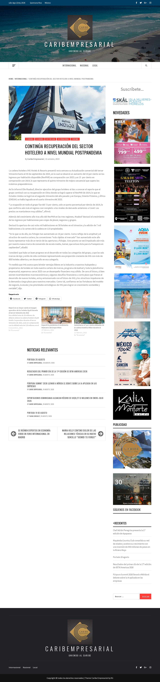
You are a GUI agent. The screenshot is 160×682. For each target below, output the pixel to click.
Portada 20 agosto (36, 359)
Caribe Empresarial (36, 159)
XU (112, 678)
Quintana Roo (36, 2)
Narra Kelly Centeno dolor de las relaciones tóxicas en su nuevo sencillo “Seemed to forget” (79, 434)
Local (95, 65)
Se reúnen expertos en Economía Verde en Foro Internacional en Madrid (34, 434)
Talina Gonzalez (34, 416)
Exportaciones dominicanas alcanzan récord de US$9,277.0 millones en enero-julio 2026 (65, 399)
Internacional (69, 65)
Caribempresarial (79, 44)
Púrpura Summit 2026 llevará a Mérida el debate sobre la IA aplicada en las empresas (62, 385)
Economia (29, 139)
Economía (39, 139)
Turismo (75, 139)
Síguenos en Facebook (126, 509)
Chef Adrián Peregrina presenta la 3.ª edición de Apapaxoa (129, 532)
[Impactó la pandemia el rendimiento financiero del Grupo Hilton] (57, 315)
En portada (50, 139)
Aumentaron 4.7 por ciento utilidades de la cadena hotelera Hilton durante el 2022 (89, 327)
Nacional (84, 65)
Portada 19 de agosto (37, 412)
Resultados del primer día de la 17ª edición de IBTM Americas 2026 (57, 371)
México (48, 2)
